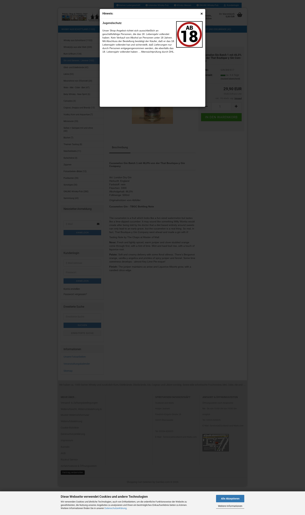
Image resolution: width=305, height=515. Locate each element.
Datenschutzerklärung (115, 508)
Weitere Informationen (230, 506)
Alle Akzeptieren (230, 498)
